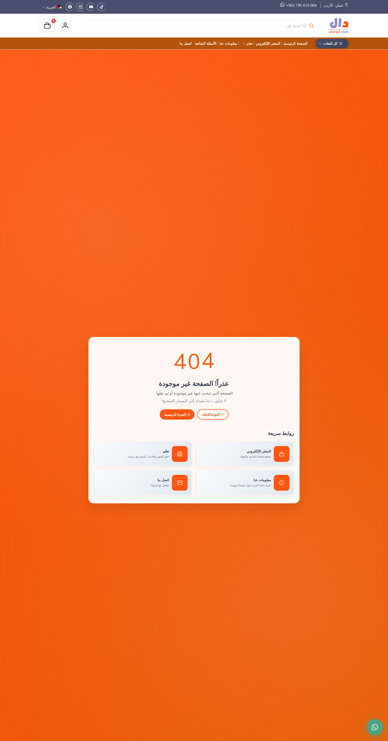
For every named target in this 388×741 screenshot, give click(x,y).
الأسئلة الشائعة (205, 43)
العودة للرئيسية (175, 414)
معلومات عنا (228, 43)
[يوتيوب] (91, 7)
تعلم (250, 43)
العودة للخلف (211, 414)
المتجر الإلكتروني (268, 43)
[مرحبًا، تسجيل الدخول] (64, 26)
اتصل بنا (186, 43)
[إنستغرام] (80, 7)
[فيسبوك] (69, 7)
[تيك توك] (101, 7)
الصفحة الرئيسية (295, 43)
